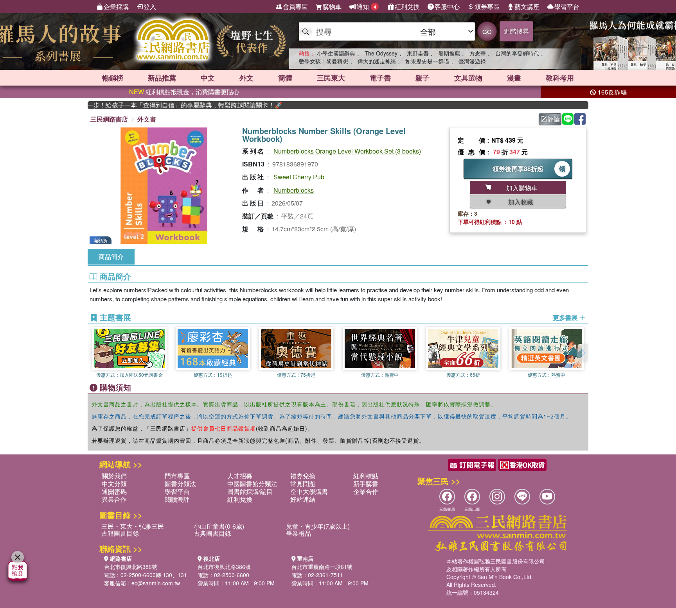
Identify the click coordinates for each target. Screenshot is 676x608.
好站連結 (302, 499)
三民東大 (331, 78)
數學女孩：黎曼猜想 (323, 61)
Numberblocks (293, 190)
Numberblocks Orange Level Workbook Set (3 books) (347, 151)
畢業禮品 (298, 533)
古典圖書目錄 (212, 533)
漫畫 (514, 78)
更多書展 (566, 318)
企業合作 (365, 491)
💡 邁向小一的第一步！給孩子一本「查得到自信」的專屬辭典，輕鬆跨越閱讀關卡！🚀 (176, 105)
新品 (162, 78)
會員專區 (295, 6)
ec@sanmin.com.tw (155, 583)
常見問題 (302, 483)
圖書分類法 (180, 483)
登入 (150, 6)
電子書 (380, 78)
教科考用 (560, 78)
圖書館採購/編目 (250, 491)
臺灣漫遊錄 (472, 61)
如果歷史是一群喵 (427, 61)
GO (487, 31)
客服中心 (447, 6)
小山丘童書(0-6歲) (219, 526)
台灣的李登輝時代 (517, 53)
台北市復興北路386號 (130, 566)
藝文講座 (526, 6)
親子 (422, 78)
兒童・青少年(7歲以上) (318, 526)
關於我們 (114, 475)
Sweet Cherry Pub (298, 176)
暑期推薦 (449, 53)
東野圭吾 (418, 53)
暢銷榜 (112, 78)
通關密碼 (114, 491)
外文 (246, 78)
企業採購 (116, 6)
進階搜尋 (516, 31)
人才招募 (239, 475)
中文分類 (114, 483)
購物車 (332, 6)
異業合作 (114, 499)
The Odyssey (381, 53)
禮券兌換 (302, 475)
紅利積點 (365, 475)
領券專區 (487, 6)
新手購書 (365, 483)
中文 (208, 78)
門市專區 (177, 475)
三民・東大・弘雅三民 (132, 526)
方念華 (477, 53)
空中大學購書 (309, 491)
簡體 (285, 78)
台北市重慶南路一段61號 (321, 566)
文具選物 (468, 78)
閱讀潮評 (177, 499)
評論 (554, 118)
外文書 (146, 118)
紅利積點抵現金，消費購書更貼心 (184, 91)
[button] (582, 352)
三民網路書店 (109, 118)
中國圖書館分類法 (252, 483)
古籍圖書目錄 (120, 533)
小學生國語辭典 (336, 53)
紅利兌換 (407, 6)
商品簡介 (111, 256)
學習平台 (566, 6)
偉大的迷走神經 (377, 61)
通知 (366, 6)
